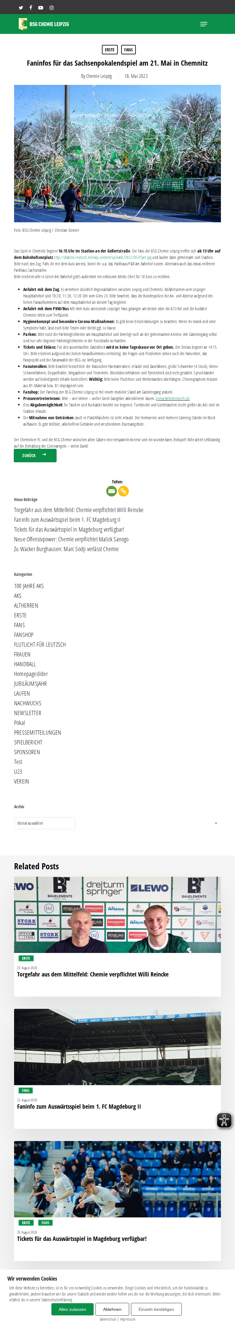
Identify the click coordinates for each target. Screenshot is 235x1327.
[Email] (111, 491)
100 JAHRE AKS (29, 586)
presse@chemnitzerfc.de (172, 398)
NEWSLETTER (27, 713)
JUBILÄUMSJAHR (30, 683)
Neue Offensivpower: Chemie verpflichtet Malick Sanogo (71, 539)
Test (18, 761)
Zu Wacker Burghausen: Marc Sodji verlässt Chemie (66, 549)
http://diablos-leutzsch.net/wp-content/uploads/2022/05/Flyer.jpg (102, 257)
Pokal (19, 722)
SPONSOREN (27, 752)
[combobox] (44, 823)
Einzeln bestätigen (156, 1309)
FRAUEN (22, 654)
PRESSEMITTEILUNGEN (38, 732)
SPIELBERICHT (28, 742)
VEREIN (21, 781)
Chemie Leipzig (99, 75)
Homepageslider (31, 674)
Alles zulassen (72, 1309)
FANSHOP (23, 634)
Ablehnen (112, 1309)
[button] (203, 24)
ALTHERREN (26, 605)
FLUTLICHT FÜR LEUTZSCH (40, 644)
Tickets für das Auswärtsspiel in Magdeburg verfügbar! (69, 529)
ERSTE (110, 50)
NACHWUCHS (27, 703)
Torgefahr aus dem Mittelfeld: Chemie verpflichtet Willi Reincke (79, 510)
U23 (18, 771)
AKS (18, 595)
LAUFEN (22, 693)
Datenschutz (108, 1319)
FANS (128, 50)
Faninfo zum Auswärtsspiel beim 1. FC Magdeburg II (67, 519)
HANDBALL (25, 664)
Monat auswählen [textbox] (30, 823)
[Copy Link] (123, 491)
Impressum (127, 1319)
